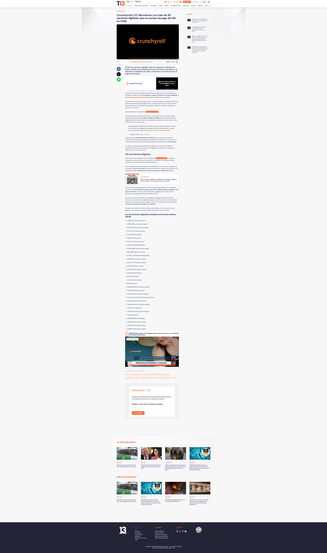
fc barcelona (135, 374)
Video (161, 5)
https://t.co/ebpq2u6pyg (161, 130)
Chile (166, 5)
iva (137, 377)
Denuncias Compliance (161, 538)
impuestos (130, 377)
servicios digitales (149, 377)
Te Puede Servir (175, 5)
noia (174, 377)
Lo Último (129, 5)
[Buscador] (204, 2)
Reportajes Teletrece (141, 5)
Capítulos (137, 536)
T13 (118, 62)
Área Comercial (159, 533)
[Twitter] (180, 532)
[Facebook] (183, 532)
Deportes (186, 5)
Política (193, 5)
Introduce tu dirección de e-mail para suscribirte (147, 404)
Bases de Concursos (141, 538)
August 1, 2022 (144, 134)
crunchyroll (164, 377)
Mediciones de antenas (161, 536)
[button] (209, 5)
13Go (136, 539)
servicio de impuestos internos (156, 374)
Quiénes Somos (159, 531)
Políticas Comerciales (161, 534)
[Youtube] (185, 532)
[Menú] (208, 2)
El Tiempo (153, 5)
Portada (137, 531)
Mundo (200, 5)
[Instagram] (177, 532)
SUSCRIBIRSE (138, 413)
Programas (138, 533)
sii (127, 374)
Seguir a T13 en (170, 62)
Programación (139, 534)
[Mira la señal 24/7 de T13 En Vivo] (187, 2)
